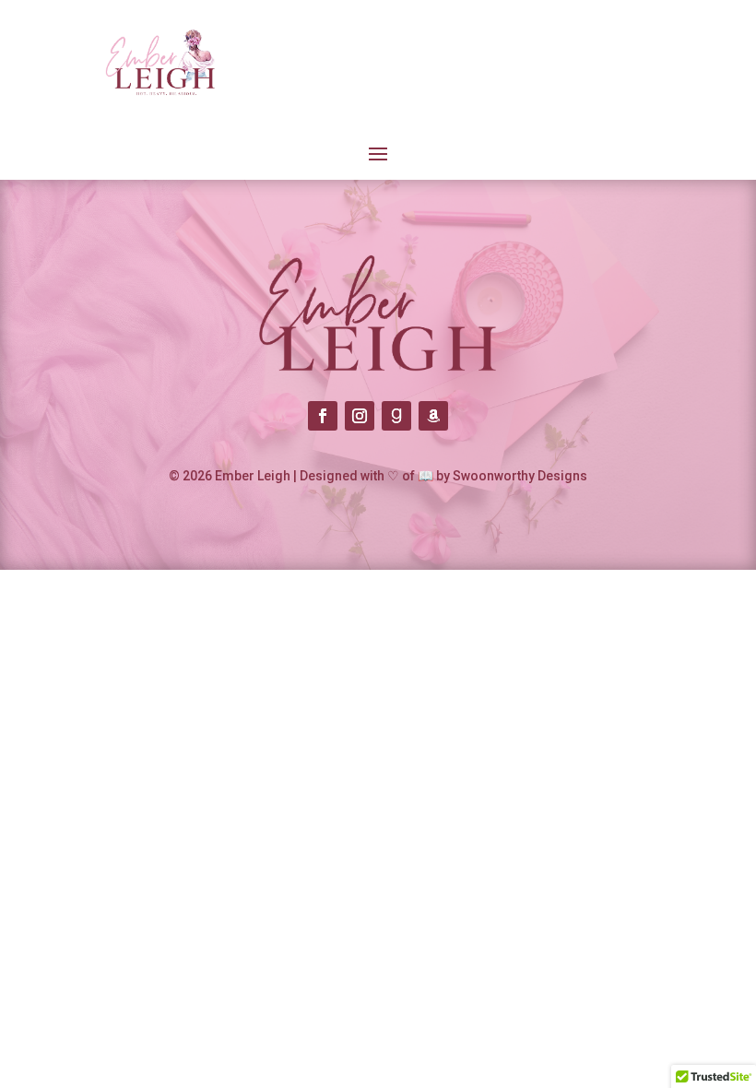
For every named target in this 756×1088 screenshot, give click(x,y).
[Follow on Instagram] (359, 416)
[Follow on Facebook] (322, 416)
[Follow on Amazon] (433, 416)
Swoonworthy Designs (520, 475)
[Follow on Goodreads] (396, 416)
